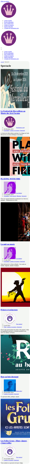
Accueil (2, 62)
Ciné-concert (13, 196)
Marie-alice (19, 391)
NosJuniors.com (20, 127)
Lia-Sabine (19, 193)
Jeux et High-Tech (8, 23)
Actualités (6, 196)
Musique (19, 196)
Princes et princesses (9, 310)
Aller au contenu (5, 1)
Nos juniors (19, 324)
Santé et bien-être (8, 26)
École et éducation (8, 22)
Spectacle (22, 130)
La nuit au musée (8, 244)
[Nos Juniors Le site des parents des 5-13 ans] (9, 17)
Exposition (6, 130)
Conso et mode (8, 20)
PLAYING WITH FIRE (10, 179)
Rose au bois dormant (9, 377)
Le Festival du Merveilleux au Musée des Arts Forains (13, 112)
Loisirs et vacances (9, 25)
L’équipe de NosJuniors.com (11, 28)
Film (5, 327)
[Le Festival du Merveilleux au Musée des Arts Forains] (15, 107)
